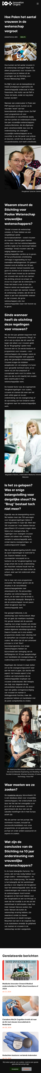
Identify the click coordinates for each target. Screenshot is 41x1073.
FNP (9, 84)
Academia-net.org (14, 795)
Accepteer (15, 1069)
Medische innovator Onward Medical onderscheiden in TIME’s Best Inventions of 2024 (20, 986)
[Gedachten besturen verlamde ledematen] (20, 1042)
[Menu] (38, 4)
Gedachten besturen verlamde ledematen (19, 1055)
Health (22, 37)
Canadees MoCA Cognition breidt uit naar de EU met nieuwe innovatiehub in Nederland (19, 1021)
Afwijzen (26, 1069)
